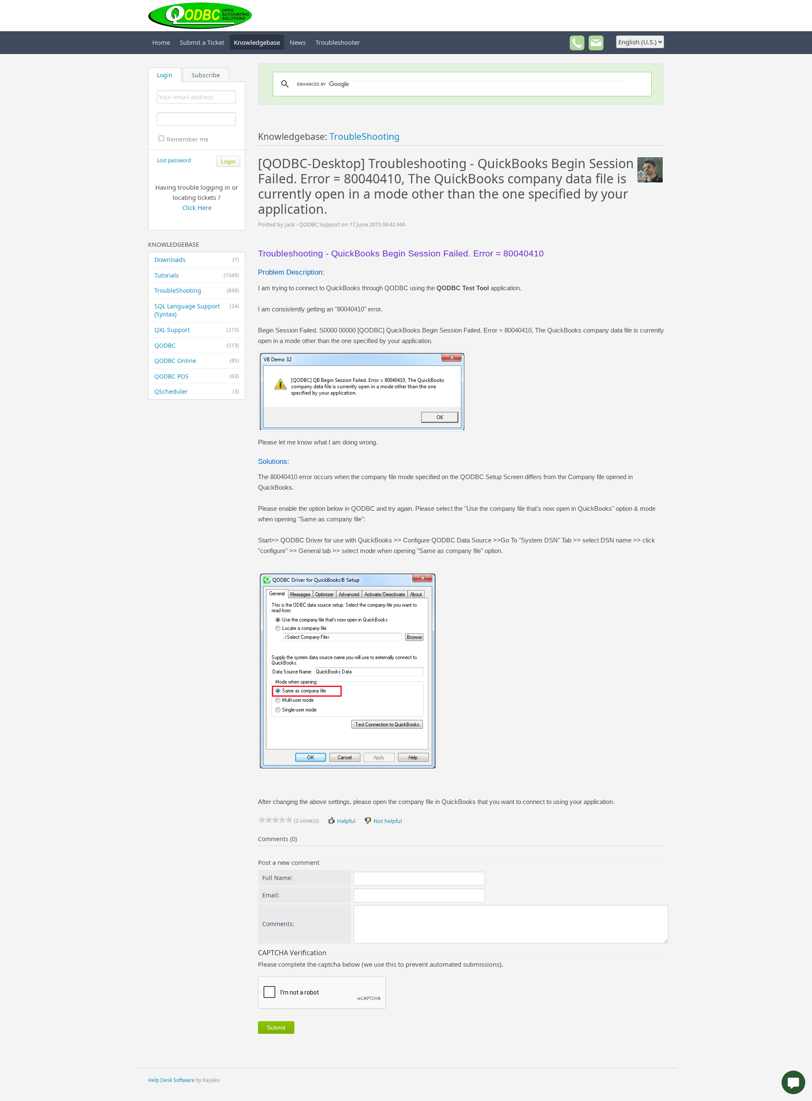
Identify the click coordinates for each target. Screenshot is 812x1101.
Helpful (345, 821)
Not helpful (387, 821)
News (298, 42)
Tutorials (196, 275)
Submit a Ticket (202, 42)
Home (161, 42)
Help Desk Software (171, 1080)
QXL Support (196, 330)
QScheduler (196, 391)
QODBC (196, 345)
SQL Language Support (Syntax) (196, 310)
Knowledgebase (257, 42)
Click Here (196, 207)
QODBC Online (196, 361)
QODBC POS (196, 376)
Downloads (196, 260)
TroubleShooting (196, 290)
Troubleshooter (337, 42)
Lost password (174, 160)
